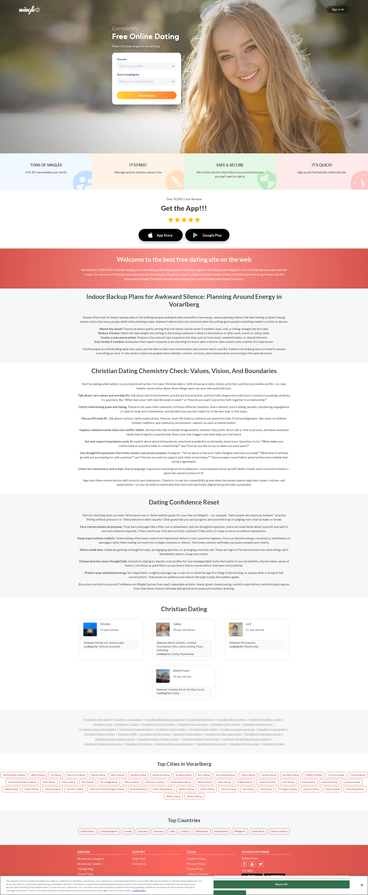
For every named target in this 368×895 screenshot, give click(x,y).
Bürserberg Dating (225, 774)
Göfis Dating (49, 782)
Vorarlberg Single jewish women (201, 739)
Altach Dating (38, 774)
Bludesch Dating (161, 774)
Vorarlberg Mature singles (99, 734)
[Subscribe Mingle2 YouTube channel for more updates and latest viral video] (252, 863)
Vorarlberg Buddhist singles (265, 719)
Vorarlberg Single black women (263, 734)
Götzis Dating (68, 782)
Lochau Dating (308, 782)
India (172, 831)
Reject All (281, 884)
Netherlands (201, 831)
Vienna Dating (332, 789)
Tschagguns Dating (287, 789)
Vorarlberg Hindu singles (225, 724)
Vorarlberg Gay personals (192, 724)
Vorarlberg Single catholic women (115, 739)
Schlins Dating (207, 789)
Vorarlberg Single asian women (223, 734)
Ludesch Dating (329, 782)
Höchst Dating (204, 782)
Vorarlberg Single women (245, 743)
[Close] (362, 885)
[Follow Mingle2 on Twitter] (260, 863)
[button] (338, 9)
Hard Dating (87, 782)
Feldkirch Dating (313, 774)
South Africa (258, 831)
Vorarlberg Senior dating (187, 734)
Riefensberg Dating (162, 789)
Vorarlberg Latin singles (203, 729)
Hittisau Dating (131, 782)
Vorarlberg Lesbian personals (237, 729)
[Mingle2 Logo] (29, 9)
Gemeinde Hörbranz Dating (22, 782)
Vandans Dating (311, 789)
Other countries (279, 831)
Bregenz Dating (183, 774)
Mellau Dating (11, 789)
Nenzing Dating (52, 789)
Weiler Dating (173, 796)
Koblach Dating (244, 782)
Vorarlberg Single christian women (158, 739)
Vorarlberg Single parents (211, 743)
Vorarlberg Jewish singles (171, 729)
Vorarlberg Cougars (127, 724)
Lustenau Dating (351, 782)
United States (87, 831)
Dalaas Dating (248, 774)
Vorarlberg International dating (97, 729)
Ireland (185, 831)
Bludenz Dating (138, 774)
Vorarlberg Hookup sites (257, 724)
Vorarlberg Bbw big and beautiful (165, 719)
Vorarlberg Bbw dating (200, 719)
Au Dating (56, 774)
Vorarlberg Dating (355, 789)
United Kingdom (109, 831)
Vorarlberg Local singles (272, 729)
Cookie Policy (139, 890)
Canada (128, 831)
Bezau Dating (98, 774)
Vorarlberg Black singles (231, 719)
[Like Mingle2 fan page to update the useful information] (244, 863)
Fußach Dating (358, 774)
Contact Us (139, 863)
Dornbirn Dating (291, 774)
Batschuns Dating (76, 774)
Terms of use (195, 868)
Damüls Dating (268, 774)
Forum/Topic (86, 874)
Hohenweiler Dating (180, 782)
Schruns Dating (228, 789)
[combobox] (147, 66)
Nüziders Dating (75, 789)
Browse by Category (91, 858)
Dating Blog (85, 868)
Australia (142, 831)
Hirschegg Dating (108, 782)
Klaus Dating (224, 782)
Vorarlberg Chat (103, 724)
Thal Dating (265, 789)
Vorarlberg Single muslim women (174, 743)
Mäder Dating (31, 789)
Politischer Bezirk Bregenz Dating (107, 789)
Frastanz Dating (336, 774)
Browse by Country (90, 863)
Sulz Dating (248, 789)
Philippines (240, 831)
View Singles (146, 95)
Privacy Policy (196, 863)
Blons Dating (117, 774)
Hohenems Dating (154, 782)
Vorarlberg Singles (273, 743)
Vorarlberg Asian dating (128, 719)
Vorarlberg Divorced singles (158, 724)
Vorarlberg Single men (139, 743)
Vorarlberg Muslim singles (155, 734)
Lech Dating (288, 782)
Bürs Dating (204, 774)
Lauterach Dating (267, 782)
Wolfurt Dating (194, 796)
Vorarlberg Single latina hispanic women (246, 739)
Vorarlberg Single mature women (103, 743)
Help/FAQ (138, 858)
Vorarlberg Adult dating (97, 719)
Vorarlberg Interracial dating (136, 729)
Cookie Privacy (196, 858)
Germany (158, 831)
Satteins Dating (186, 789)
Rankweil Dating (138, 789)
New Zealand (221, 831)
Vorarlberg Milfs (127, 734)
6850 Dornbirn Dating (14, 774)
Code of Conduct (197, 874)
